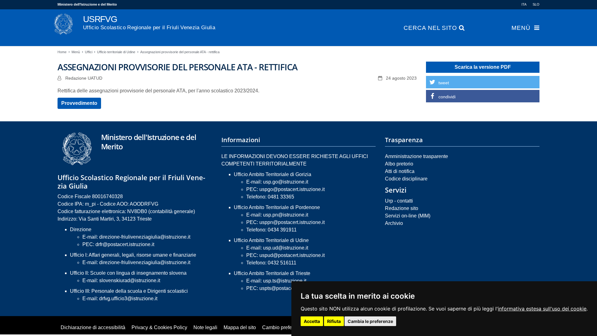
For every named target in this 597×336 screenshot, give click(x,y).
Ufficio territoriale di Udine (116, 52)
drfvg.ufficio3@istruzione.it (128, 298)
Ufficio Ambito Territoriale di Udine (271, 240)
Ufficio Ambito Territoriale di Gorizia (272, 174)
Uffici (88, 52)
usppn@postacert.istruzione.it (292, 222)
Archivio (394, 223)
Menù (520, 28)
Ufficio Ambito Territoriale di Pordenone (277, 207)
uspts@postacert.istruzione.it (291, 288)
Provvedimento (79, 103)
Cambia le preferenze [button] (370, 321)
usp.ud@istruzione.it (285, 247)
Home (62, 52)
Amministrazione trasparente (416, 156)
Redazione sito (401, 208)
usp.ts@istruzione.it (284, 280)
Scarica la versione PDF (483, 67)
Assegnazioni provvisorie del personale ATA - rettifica (180, 52)
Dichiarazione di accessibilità (93, 327)
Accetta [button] (312, 321)
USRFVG (149, 22)
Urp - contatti (399, 200)
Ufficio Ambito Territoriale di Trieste (272, 273)
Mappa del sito (240, 327)
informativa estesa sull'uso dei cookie (542, 309)
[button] (482, 82)
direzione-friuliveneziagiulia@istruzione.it (144, 237)
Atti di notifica (399, 171)
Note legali (205, 327)
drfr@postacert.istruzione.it (124, 244)
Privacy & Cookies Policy (159, 327)
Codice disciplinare (406, 178)
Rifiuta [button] (334, 321)
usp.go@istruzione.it (285, 181)
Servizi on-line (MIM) (407, 215)
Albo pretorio (399, 163)
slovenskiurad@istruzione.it (129, 280)
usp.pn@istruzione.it (285, 214)
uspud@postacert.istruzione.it (292, 255)
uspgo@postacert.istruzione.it (292, 189)
